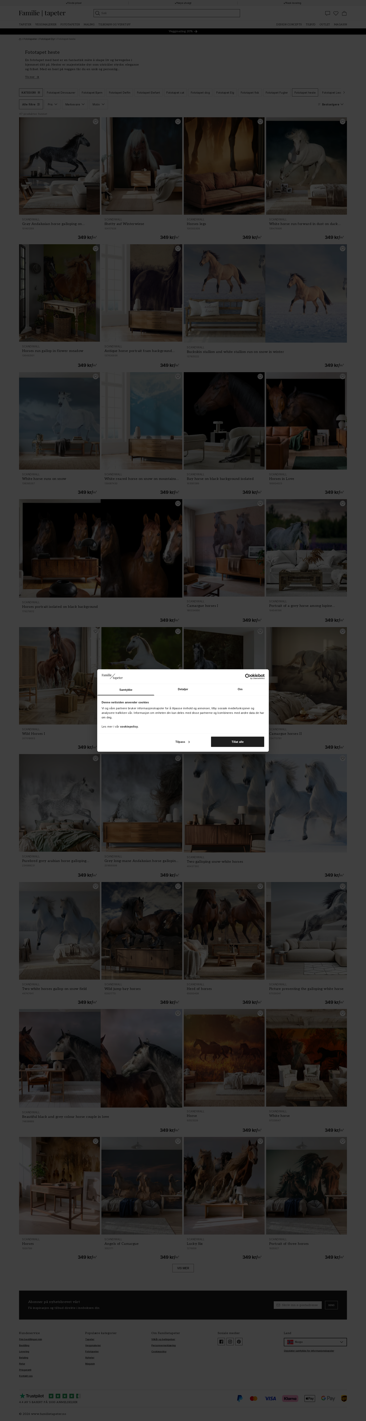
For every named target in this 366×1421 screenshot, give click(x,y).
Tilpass (180, 741)
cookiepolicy (129, 726)
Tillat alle (238, 741)
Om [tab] (240, 689)
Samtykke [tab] (125, 689)
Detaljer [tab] (183, 689)
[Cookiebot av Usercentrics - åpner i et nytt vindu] (248, 676)
